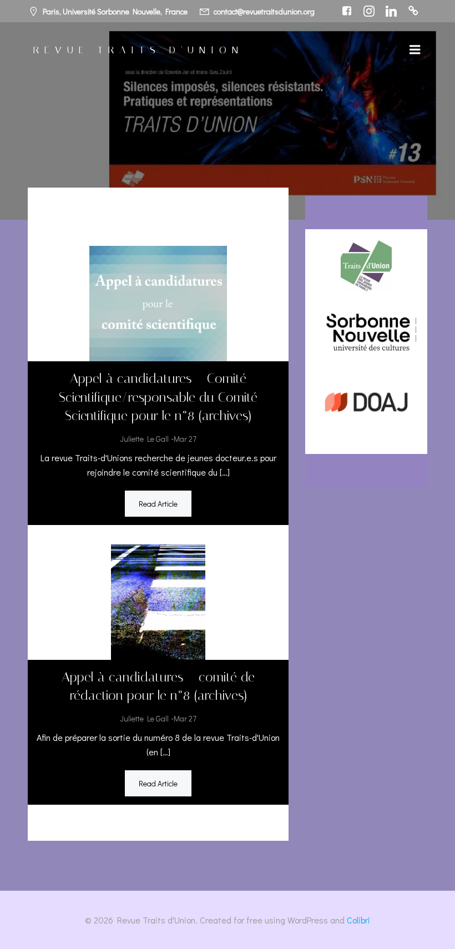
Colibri (358, 920)
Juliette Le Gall (144, 438)
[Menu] (415, 50)
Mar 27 (185, 438)
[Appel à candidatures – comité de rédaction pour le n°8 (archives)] (158, 600)
